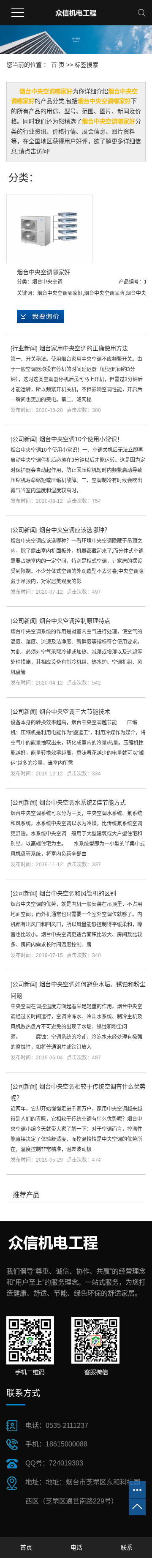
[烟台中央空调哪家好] (49, 228)
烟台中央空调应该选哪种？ (74, 530)
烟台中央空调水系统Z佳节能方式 (82, 802)
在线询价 (40, 316)
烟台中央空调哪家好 (43, 272)
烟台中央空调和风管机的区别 (77, 893)
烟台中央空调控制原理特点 (74, 620)
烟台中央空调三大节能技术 (74, 711)
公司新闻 (24, 439)
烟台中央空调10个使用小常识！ (81, 439)
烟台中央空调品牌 (104, 293)
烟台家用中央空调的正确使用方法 (83, 348)
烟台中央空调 (47, 282)
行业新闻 (24, 348)
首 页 (58, 64)
